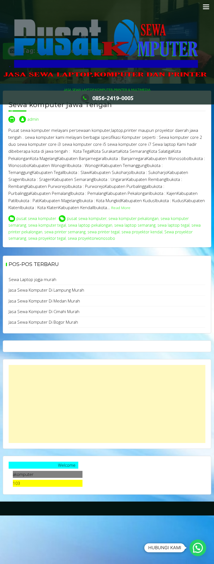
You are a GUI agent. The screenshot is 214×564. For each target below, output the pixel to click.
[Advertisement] (107, 404)
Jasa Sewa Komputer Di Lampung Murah (46, 290)
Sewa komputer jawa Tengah (60, 105)
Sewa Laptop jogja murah (32, 279)
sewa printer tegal (103, 231)
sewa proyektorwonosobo (91, 238)
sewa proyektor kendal (141, 231)
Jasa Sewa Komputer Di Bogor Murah (43, 322)
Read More (120, 207)
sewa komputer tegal (47, 225)
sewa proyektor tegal (47, 238)
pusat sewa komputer (36, 218)
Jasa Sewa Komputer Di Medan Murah (44, 301)
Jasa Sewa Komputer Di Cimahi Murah (44, 311)
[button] (197, 547)
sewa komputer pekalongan (133, 218)
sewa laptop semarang (134, 225)
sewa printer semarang (65, 231)
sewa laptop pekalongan (90, 225)
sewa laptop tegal (173, 225)
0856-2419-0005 (112, 98)
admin (33, 119)
